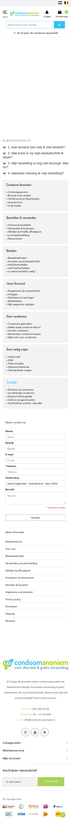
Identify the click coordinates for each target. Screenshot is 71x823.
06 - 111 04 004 (42, 714)
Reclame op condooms (21, 389)
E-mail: (9, 454)
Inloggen (13, 294)
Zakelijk (11, 382)
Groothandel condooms (21, 392)
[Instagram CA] (25, 732)
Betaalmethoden (17, 257)
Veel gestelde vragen (20, 370)
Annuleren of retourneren (19, 577)
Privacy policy (13, 599)
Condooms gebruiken (20, 323)
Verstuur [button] (35, 517)
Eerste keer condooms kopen (24, 334)
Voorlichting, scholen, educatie (25, 403)
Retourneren (15, 238)
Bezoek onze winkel (19, 195)
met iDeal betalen (18, 264)
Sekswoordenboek (18, 366)
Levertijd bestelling (18, 235)
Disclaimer (11, 606)
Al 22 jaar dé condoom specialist (37, 33)
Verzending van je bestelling (21, 563)
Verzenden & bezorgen (21, 228)
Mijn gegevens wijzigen (21, 304)
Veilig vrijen (14, 356)
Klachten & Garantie (16, 584)
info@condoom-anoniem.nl (39, 719)
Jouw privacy (15, 202)
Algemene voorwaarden (19, 592)
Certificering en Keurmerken (24, 198)
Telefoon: (10, 466)
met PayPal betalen (19, 268)
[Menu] (5, 12)
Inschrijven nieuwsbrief (20, 770)
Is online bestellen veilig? (22, 271)
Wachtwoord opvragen (21, 297)
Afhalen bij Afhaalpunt (17, 570)
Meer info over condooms (22, 337)
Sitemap (10, 613)
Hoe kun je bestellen (19, 224)
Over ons (10, 548)
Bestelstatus (15, 301)
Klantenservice (13, 541)
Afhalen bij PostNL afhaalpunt (24, 231)
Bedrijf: (9, 442)
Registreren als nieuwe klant (24, 290)
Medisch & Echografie (20, 396)
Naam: (9, 431)
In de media (14, 205)
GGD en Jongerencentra (21, 399)
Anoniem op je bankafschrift (24, 261)
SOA (10, 360)
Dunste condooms (18, 330)
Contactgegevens (18, 192)
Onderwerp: (12, 477)
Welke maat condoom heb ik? (24, 327)
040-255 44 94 (40, 708)
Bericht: (10, 489)
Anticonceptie (16, 363)
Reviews (10, 620)
